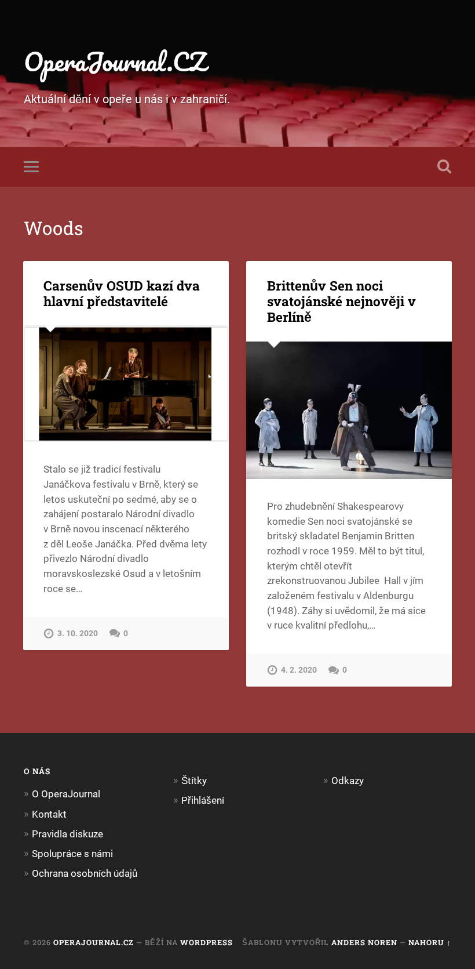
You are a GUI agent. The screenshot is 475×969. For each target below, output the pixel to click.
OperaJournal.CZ (115, 61)
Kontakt (49, 814)
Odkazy (347, 780)
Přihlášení (202, 800)
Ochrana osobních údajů (84, 873)
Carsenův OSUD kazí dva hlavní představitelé (121, 293)
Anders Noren (364, 942)
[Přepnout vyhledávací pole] (444, 166)
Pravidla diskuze (67, 834)
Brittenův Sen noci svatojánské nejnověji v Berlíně (341, 301)
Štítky (194, 780)
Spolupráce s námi (72, 853)
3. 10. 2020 (77, 633)
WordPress (206, 942)
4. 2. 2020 (299, 670)
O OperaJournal (66, 794)
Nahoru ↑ (429, 942)
